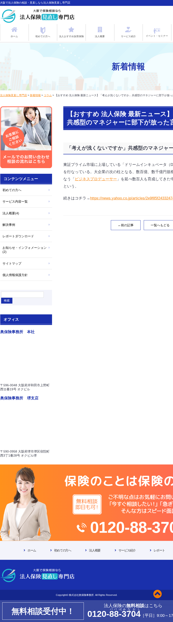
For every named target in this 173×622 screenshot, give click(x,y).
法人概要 (94, 550)
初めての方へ (11, 190)
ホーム (31, 550)
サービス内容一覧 (15, 201)
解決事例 (8, 224)
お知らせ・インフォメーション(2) (24, 250)
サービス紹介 (127, 550)
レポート (159, 550)
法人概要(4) (10, 213)
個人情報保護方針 (15, 275)
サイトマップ (11, 263)
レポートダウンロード (18, 236)
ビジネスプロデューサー (96, 179)
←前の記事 (126, 225)
